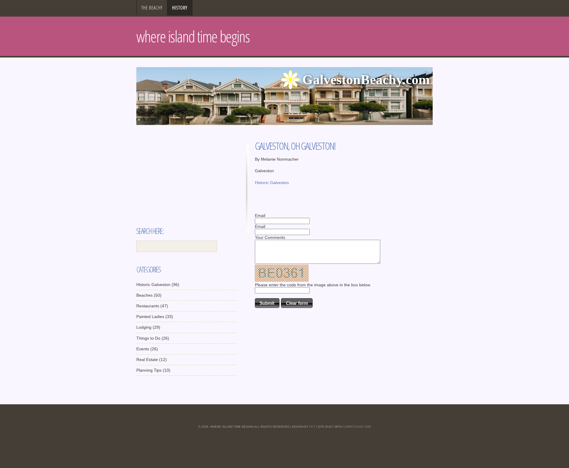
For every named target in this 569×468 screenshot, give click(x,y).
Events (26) (147, 348)
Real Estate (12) (151, 359)
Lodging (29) (148, 327)
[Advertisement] (186, 185)
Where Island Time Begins (193, 36)
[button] (267, 303)
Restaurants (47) (152, 306)
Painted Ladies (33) (154, 316)
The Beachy (151, 7)
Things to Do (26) (152, 338)
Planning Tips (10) (153, 370)
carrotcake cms (357, 426)
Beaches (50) (149, 295)
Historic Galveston (272, 182)
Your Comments (270, 237)
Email (260, 215)
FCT (312, 426)
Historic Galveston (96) (157, 284)
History (179, 7)
